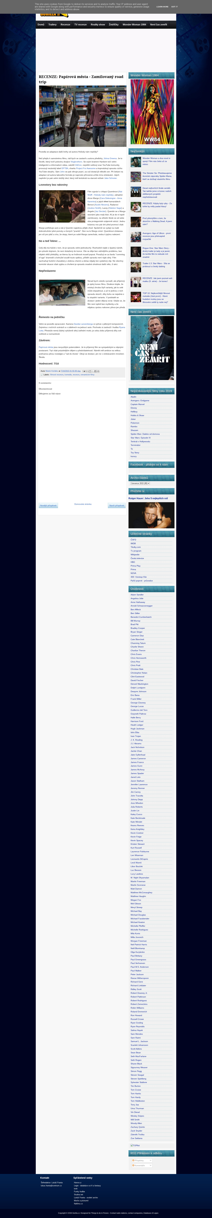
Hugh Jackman (137, 728)
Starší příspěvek (116, 505)
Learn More (162, 7)
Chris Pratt (135, 665)
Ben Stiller (135, 613)
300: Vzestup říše (139, 577)
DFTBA (65, 168)
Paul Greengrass (138, 959)
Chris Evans (136, 654)
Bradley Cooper (138, 628)
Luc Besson (136, 870)
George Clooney (138, 703)
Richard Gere (137, 982)
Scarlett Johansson (139, 1045)
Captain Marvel (138, 404)
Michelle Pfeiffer (138, 926)
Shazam (134, 430)
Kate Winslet (136, 822)
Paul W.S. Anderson (140, 967)
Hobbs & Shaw (137, 415)
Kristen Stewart (138, 844)
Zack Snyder (136, 1131)
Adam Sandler (137, 594)
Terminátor (135, 445)
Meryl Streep (136, 907)
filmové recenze (56, 375)
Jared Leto (135, 777)
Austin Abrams (101, 205)
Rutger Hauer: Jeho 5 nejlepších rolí (148, 498)
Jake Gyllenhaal (138, 755)
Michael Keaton (138, 922)
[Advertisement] (106, 49)
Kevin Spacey (137, 840)
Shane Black (136, 1064)
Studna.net (78, 1194)
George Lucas (137, 706)
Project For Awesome (86, 168)
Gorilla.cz (76, 1213)
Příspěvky (139, 1160)
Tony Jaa (135, 1104)
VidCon (78, 165)
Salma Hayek (137, 1030)
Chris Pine (135, 662)
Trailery (52, 24)
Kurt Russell (136, 848)
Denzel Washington (139, 684)
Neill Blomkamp (138, 948)
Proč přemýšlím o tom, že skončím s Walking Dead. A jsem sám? (157, 221)
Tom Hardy (136, 1097)
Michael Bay (136, 911)
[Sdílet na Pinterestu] (98, 371)
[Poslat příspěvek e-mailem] (84, 371)
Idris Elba (135, 732)
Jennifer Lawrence (139, 784)
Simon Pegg (136, 1071)
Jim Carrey (136, 792)
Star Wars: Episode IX (141, 438)
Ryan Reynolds (138, 1026)
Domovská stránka (82, 504)
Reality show (98, 24)
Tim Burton (136, 1086)
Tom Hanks (136, 1093)
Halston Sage (115, 208)
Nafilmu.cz (78, 1204)
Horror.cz (77, 1183)
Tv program (136, 551)
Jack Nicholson (137, 747)
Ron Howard (136, 1015)
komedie (68, 375)
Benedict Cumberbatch (141, 617)
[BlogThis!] (90, 371)
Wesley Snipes (137, 1116)
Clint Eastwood (137, 676)
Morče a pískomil (81, 1201)
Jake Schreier (110, 178)
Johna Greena (110, 158)
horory (134, 456)
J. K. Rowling (136, 740)
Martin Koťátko (52, 371)
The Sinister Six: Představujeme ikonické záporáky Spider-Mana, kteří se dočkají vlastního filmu (157, 176)
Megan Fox (136, 900)
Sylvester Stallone (139, 1082)
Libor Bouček (137, 866)
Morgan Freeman (139, 941)
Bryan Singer (136, 632)
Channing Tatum (138, 643)
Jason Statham (137, 781)
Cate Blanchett (137, 639)
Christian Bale (137, 669)
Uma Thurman (137, 1108)
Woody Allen (136, 1123)
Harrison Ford (137, 721)
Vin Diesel (135, 1112)
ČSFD (133, 540)
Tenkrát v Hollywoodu (140, 441)
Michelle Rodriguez (139, 930)
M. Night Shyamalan (140, 877)
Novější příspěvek (48, 505)
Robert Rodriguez (139, 1000)
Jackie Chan (136, 751)
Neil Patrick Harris (139, 944)
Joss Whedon (137, 803)
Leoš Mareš (136, 862)
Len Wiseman (137, 855)
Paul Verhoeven (138, 963)
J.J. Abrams (136, 743)
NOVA (133, 573)
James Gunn (136, 766)
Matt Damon (136, 889)
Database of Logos (150, 1213)
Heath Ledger (137, 725)
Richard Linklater (138, 985)
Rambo (134, 426)
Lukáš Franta (57, 1183)
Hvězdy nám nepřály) (103, 195)
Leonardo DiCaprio (139, 859)
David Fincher (137, 680)
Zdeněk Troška (137, 1134)
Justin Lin (135, 810)
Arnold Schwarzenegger (142, 606)
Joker (133, 419)
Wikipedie (135, 554)
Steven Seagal (137, 1075)
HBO (133, 562)
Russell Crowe (137, 1019)
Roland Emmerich (139, 1011)
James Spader (137, 773)
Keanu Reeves (137, 825)
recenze (76, 375)
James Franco (137, 762)
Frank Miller (136, 699)
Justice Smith (94, 208)
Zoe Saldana (136, 1138)
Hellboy (134, 411)
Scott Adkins (136, 1049)
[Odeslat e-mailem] (87, 371)
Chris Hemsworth (138, 658)
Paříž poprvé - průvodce (142, 581)
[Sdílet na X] (92, 371)
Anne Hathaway (138, 602)
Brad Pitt (134, 624)
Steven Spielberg (138, 1079)
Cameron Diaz (137, 635)
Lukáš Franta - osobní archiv (86, 1198)
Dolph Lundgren (138, 688)
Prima (133, 569)
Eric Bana (135, 695)
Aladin (133, 397)
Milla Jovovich (137, 937)
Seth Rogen (136, 1060)
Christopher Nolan (139, 673)
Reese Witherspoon (140, 978)
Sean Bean (136, 1052)
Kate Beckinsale (138, 818)
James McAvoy (138, 769)
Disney (134, 408)
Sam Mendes (137, 1034)
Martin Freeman (138, 881)
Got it (174, 7)
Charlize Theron (138, 650)
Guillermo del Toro (139, 710)
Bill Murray (135, 621)
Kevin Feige (136, 837)
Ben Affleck (136, 609)
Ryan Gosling (137, 1023)
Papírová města (46, 347)
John (62, 171)
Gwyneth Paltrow (138, 714)
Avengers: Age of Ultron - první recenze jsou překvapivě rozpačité (157, 236)
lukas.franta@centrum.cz (51, 1186)
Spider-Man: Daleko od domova (145, 434)
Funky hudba (79, 1191)
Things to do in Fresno (100, 1213)
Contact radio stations (118, 1213)
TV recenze (80, 24)
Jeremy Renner (138, 788)
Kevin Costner (137, 833)
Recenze (65, 24)
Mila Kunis (135, 933)
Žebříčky (114, 24)
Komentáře (139, 1165)
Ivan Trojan (136, 736)
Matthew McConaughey (141, 892)
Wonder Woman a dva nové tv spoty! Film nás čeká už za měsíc (156, 161)
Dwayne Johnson (138, 691)
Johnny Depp (137, 799)
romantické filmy (87, 375)
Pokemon (135, 423)
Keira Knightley (137, 829)
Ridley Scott (136, 989)
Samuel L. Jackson (139, 1041)
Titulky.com (136, 547)
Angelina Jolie (137, 598)
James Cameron (138, 758)
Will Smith (135, 1119)
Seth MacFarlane (138, 1056)
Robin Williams (137, 1008)
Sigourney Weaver (139, 1067)
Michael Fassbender (140, 918)
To (132, 449)
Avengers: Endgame (140, 400)
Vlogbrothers (76, 162)
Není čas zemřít (158, 24)
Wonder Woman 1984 (134, 24)
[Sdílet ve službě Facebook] (95, 371)
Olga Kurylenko (138, 952)
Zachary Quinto (138, 1127)
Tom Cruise (136, 1090)
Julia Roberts (137, 807)
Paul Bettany (136, 956)
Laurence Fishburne (140, 851)
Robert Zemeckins (139, 1004)
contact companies (135, 1213)
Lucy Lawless (137, 874)
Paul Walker (136, 970)
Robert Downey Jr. (139, 993)
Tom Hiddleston (138, 1101)
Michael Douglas (138, 915)
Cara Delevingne (108, 198)
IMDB (133, 543)
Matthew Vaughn (138, 896)
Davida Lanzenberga (83, 324)
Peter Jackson (137, 974)
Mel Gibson (136, 903)
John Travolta (137, 796)
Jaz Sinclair (100, 211)
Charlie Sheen (137, 647)
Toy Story (135, 452)
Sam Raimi (136, 1038)
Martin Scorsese (138, 885)
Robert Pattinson (138, 997)
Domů (41, 24)
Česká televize (137, 558)
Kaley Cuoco (136, 814)
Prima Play (135, 566)
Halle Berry (136, 717)
